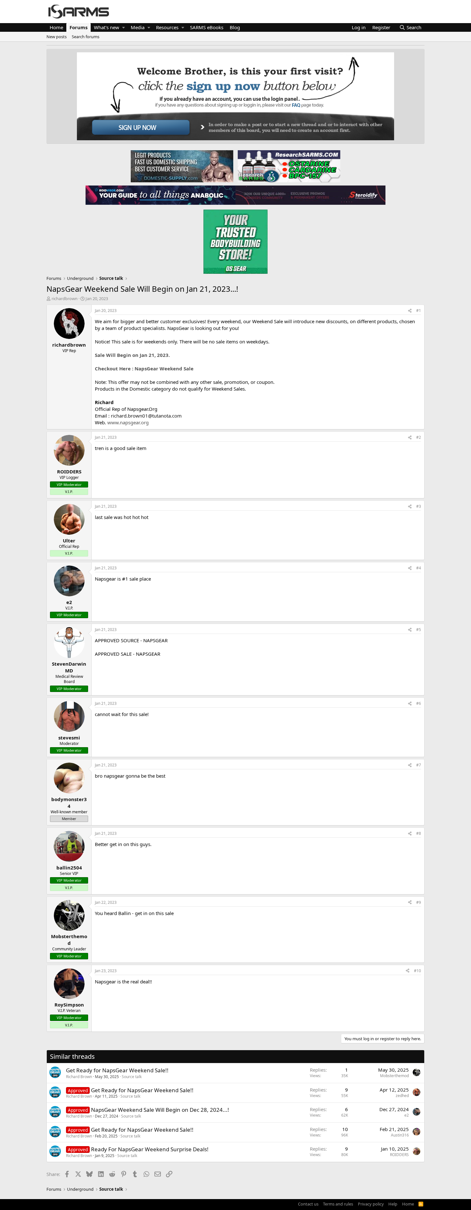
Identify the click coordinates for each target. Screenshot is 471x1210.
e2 (406, 1115)
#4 (418, 568)
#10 (417, 970)
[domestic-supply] (182, 166)
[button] (124, 27)
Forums (78, 27)
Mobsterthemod (394, 1075)
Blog (235, 27)
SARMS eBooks (206, 27)
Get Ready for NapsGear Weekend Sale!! (117, 1070)
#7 (418, 765)
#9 (418, 902)
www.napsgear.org (128, 422)
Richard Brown (79, 1076)
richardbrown (65, 298)
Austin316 (400, 1135)
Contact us (308, 1204)
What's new (106, 27)
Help (392, 1204)
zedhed (402, 1095)
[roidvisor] (161, 195)
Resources (167, 27)
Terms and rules (338, 1204)
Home (56, 27)
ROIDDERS (399, 1154)
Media (138, 27)
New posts (56, 36)
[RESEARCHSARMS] (288, 166)
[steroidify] (310, 195)
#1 (418, 310)
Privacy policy (371, 1204)
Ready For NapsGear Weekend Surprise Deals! (150, 1149)
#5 (418, 629)
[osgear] (235, 240)
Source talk (132, 1076)
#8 (418, 833)
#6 (418, 703)
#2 (418, 437)
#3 (418, 506)
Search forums (85, 36)
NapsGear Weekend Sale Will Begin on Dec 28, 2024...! (160, 1109)
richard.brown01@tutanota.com (146, 415)
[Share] (410, 311)
